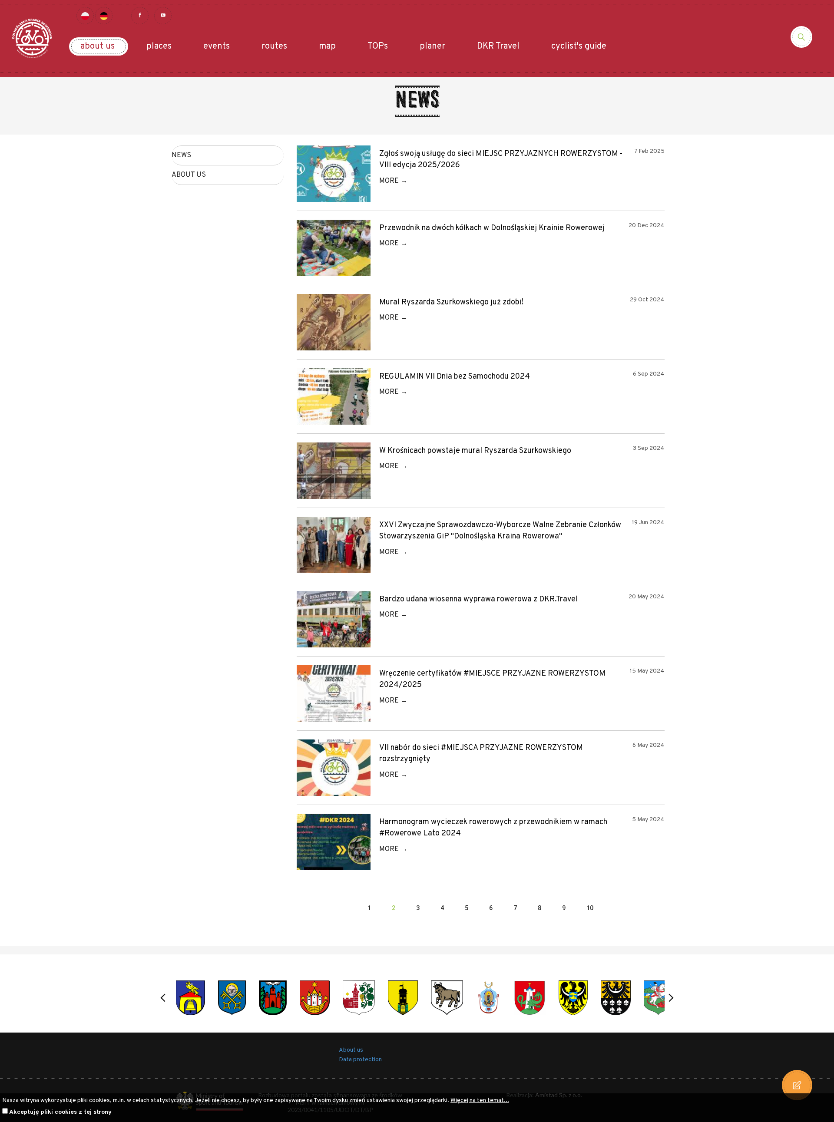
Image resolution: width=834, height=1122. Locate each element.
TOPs (377, 46)
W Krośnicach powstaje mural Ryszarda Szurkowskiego (475, 451)
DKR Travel (498, 46)
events (216, 46)
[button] (162, 997)
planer (432, 46)
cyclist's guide (578, 46)
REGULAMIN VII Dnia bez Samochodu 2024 (454, 377)
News (181, 155)
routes (274, 46)
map (327, 46)
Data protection (360, 1059)
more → (393, 181)
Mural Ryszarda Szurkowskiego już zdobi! (451, 302)
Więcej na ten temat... (479, 1100)
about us (97, 46)
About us (189, 175)
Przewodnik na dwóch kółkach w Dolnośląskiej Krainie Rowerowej (492, 228)
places (159, 46)
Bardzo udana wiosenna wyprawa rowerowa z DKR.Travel (478, 599)
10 (589, 907)
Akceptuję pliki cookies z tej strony (60, 1112)
